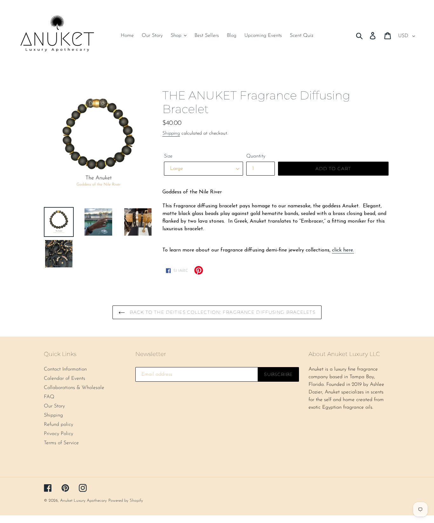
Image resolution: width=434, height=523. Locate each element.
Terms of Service (61, 443)
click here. (343, 250)
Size (168, 156)
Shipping (171, 133)
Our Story (54, 406)
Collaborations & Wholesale (74, 387)
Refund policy (58, 424)
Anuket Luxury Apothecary (83, 501)
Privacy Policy (58, 433)
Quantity (255, 156)
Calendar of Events (64, 378)
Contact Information (65, 369)
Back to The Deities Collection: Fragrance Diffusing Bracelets (221, 312)
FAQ (49, 396)
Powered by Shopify (125, 501)
